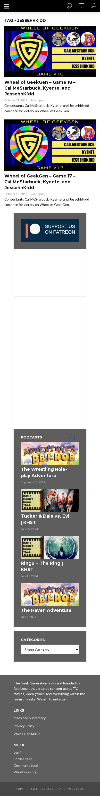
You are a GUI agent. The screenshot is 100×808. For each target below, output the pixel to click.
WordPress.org (25, 772)
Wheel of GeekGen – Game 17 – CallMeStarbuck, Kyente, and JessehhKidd (39, 181)
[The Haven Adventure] (50, 594)
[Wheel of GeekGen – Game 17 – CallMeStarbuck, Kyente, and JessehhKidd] (50, 145)
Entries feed (23, 759)
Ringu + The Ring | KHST (42, 566)
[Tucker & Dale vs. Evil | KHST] (50, 500)
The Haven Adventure (46, 610)
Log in (18, 752)
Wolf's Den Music (27, 734)
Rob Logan (37, 100)
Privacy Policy (24, 726)
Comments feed (26, 765)
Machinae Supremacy (30, 718)
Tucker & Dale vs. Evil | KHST (46, 519)
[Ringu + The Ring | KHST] (50, 547)
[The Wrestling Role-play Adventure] (50, 453)
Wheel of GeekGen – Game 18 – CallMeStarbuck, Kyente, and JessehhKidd (39, 88)
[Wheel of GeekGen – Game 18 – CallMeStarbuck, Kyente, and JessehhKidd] (50, 51)
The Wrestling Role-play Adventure (44, 472)
